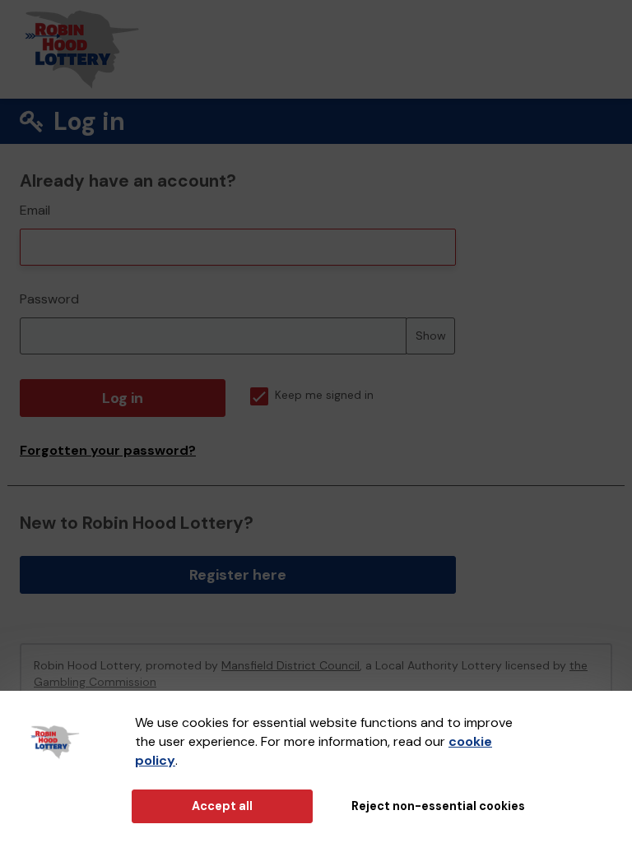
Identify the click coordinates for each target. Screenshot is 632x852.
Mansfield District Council (290, 665)
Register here (237, 575)
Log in (122, 398)
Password (49, 299)
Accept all (222, 806)
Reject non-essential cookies (438, 806)
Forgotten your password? (108, 450)
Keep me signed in (324, 395)
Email (35, 210)
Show (431, 335)
